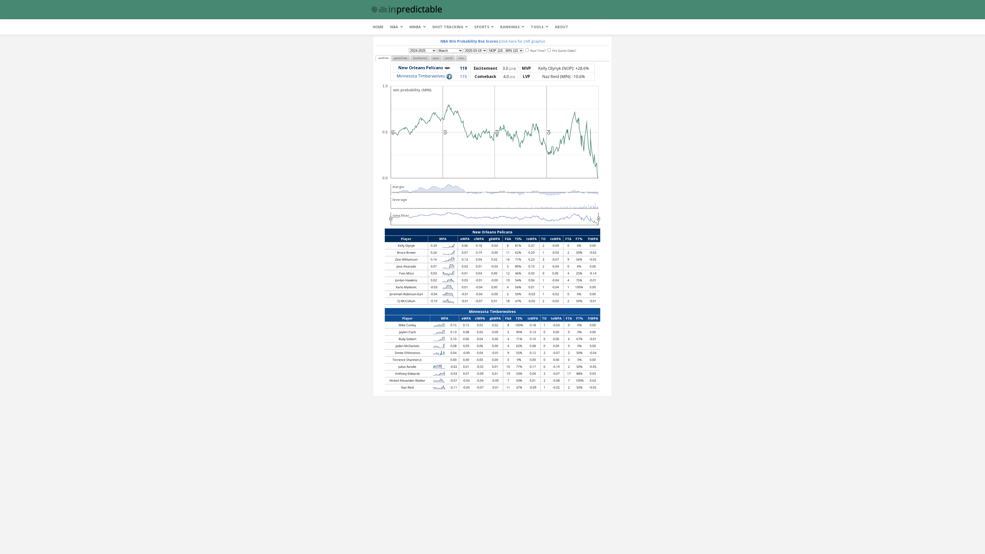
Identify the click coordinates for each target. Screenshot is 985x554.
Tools (537, 26)
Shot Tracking (448, 26)
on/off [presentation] (448, 58)
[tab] (383, 58)
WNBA (415, 26)
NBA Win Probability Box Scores (469, 41)
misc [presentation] (461, 58)
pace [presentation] (436, 58)
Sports (481, 26)
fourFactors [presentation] (420, 58)
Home (378, 26)
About (561, 26)
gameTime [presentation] (400, 58)
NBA (394, 26)
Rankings (510, 26)
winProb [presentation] (383, 58)
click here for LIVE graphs (522, 41)
